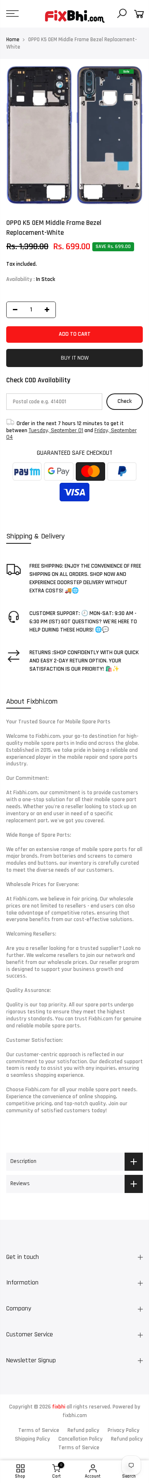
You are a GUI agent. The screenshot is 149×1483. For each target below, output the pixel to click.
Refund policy (83, 1430)
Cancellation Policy (80, 1439)
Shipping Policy (32, 1439)
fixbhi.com (74, 1415)
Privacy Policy (123, 1430)
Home (12, 39)
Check (125, 401)
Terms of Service (38, 1430)
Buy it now (75, 357)
